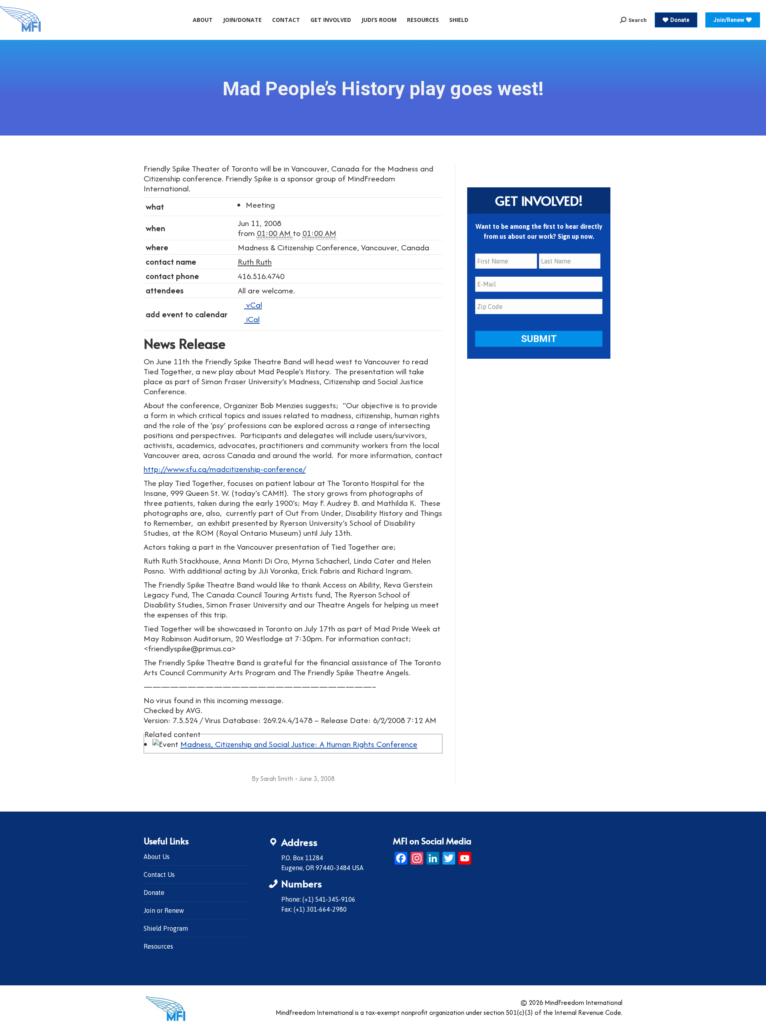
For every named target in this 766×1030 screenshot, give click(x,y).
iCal (252, 319)
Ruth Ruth (255, 261)
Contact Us (159, 874)
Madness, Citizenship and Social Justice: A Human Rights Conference (298, 744)
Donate (154, 892)
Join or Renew (164, 910)
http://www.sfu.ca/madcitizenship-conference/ (225, 469)
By (272, 778)
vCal (253, 305)
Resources (158, 946)
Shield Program (166, 928)
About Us (157, 856)
